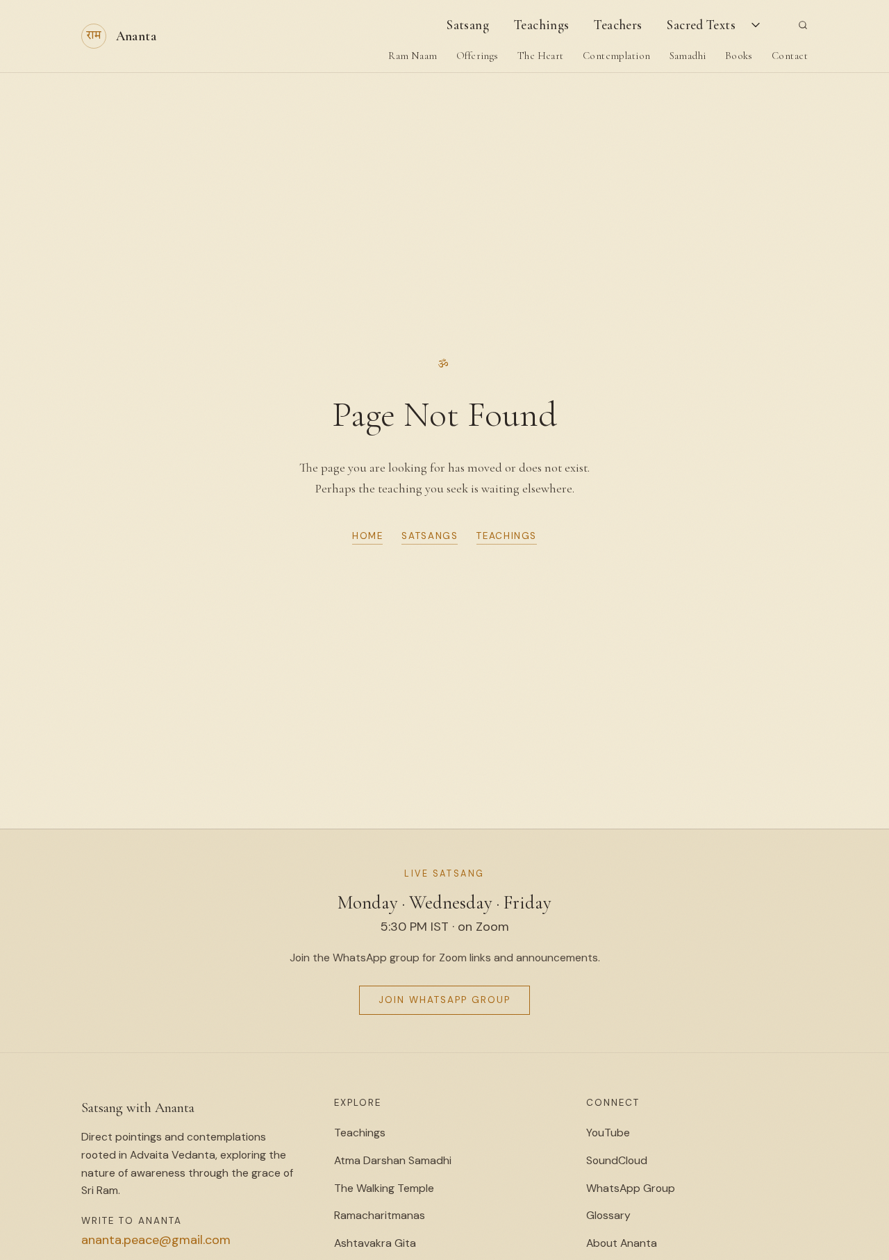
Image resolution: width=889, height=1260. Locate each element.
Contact (790, 55)
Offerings (477, 55)
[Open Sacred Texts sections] (756, 25)
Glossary (608, 1215)
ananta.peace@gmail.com (156, 1240)
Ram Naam (413, 55)
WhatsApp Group (630, 1188)
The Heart (540, 55)
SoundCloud (616, 1160)
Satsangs (429, 536)
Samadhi (688, 55)
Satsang (468, 25)
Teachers (618, 25)
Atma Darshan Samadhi (392, 1160)
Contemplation (617, 55)
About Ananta (621, 1243)
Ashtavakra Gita (375, 1243)
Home (367, 536)
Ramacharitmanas (379, 1215)
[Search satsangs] (803, 25)
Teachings (541, 25)
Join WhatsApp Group (444, 1000)
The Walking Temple (384, 1188)
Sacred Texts (701, 25)
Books (739, 55)
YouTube (608, 1132)
